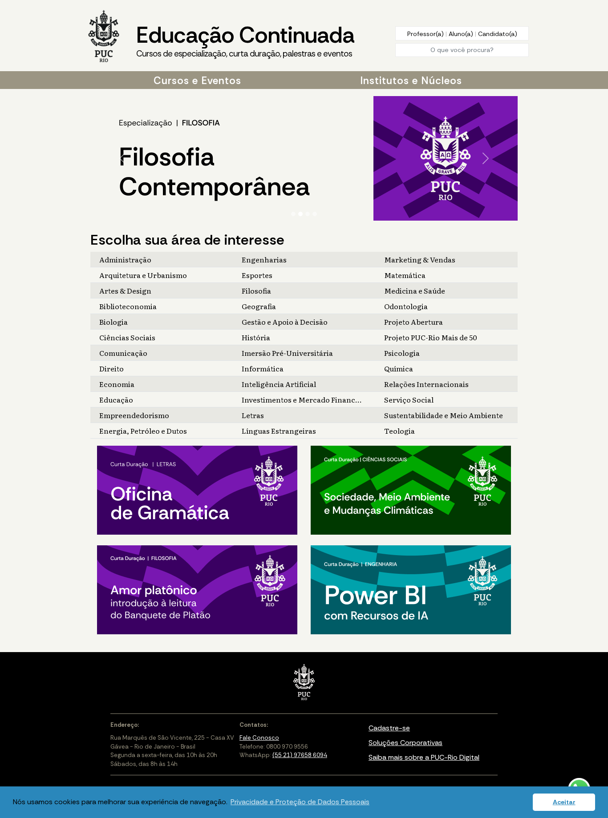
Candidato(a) (497, 34)
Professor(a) (426, 34)
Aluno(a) (462, 34)
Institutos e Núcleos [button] (411, 80)
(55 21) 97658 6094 (299, 755)
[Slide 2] (300, 214)
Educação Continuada (245, 39)
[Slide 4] (314, 214)
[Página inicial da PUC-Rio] (104, 36)
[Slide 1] (293, 214)
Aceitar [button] (564, 802)
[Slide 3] (307, 214)
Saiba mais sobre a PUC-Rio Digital (424, 757)
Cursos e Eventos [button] (197, 80)
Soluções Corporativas (405, 742)
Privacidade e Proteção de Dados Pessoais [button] (300, 801)
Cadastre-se (389, 728)
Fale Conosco (259, 737)
